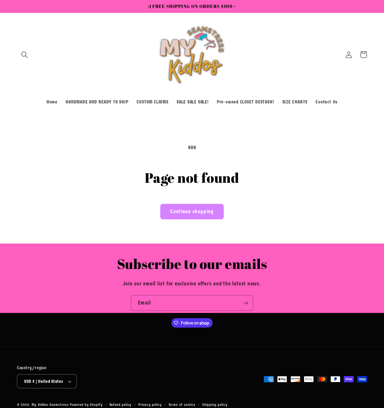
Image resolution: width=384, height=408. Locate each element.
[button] (24, 54)
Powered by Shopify (86, 405)
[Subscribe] (245, 303)
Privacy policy (150, 405)
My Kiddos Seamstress (51, 405)
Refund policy (120, 405)
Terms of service (182, 405)
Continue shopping (191, 211)
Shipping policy (215, 405)
